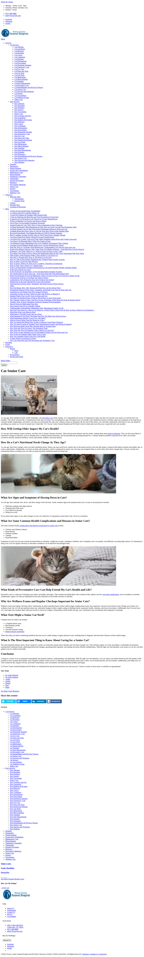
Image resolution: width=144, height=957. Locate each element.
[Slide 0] (2, 877)
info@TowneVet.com (13, 16)
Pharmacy (13, 183)
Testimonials (11, 910)
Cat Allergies (19, 47)
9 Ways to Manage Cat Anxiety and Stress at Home (28, 221)
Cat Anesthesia (19, 49)
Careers (12, 203)
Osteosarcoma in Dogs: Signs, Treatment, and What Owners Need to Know (37, 284)
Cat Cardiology (19, 57)
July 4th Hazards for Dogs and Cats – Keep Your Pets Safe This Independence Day (39, 274)
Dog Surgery (19, 110)
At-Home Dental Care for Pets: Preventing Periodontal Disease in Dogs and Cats (38, 229)
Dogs (16, 351)
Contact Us (11, 912)
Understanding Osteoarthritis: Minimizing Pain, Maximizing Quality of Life (36, 308)
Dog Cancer (18, 124)
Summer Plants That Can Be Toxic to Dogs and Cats (28, 296)
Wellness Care (15, 193)
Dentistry (13, 164)
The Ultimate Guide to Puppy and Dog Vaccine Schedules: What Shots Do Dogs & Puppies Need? (45, 300)
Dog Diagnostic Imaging (23, 132)
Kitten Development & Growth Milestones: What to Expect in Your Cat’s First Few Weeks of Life (44, 276)
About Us (8, 195)
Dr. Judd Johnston (11, 675)
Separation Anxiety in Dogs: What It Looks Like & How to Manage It (35, 294)
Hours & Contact (7, 2)
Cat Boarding (19, 53)
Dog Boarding (19, 106)
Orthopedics (14, 179)
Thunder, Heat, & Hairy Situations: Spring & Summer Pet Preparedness (35, 302)
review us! (5, 888)
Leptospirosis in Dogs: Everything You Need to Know (29, 278)
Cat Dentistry (19, 59)
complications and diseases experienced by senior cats (38, 526)
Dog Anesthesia (20, 118)
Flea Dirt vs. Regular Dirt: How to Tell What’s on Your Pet (31, 257)
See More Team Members (10, 691)
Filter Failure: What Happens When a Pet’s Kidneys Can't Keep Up (34, 255)
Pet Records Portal (16, 357)
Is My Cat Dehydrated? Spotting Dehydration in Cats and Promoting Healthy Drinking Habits (43, 268)
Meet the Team (15, 197)
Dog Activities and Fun (22, 116)
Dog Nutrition (19, 148)
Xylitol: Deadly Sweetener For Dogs (23, 338)
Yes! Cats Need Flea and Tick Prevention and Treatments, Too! (32, 340)
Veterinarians (19, 199)
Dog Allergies (19, 104)
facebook (8, 19)
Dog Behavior (19, 122)
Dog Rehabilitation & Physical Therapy (28, 156)
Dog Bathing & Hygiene (23, 120)
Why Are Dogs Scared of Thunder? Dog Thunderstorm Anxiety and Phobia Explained (40, 324)
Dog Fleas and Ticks (21, 138)
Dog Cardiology (20, 126)
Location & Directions (18, 207)
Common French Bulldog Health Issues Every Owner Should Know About (36, 245)
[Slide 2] (6, 877)
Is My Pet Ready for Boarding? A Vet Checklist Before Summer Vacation (36, 272)
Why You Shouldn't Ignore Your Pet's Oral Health (27, 336)
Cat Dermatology (20, 61)
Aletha (7, 679)
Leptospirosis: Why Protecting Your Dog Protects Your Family (32, 280)
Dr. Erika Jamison (11, 677)
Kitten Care (18, 100)
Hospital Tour (15, 205)
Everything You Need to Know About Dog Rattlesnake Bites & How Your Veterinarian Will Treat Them (47, 253)
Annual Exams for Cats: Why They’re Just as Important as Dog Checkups (36, 225)
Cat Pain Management (22, 83)
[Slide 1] (4, 877)
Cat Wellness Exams (21, 98)
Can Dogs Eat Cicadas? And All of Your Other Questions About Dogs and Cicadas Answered (43, 239)
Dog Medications (20, 144)
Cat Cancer (18, 55)
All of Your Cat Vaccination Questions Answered (27, 223)
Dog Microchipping (21, 146)
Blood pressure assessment (14, 632)
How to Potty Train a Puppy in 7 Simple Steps (26, 266)
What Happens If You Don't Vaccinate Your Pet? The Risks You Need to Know (38, 316)
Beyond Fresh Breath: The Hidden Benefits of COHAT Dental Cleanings (36, 233)
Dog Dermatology (20, 128)
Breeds (12, 349)
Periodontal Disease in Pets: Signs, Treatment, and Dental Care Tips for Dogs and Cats (40, 290)
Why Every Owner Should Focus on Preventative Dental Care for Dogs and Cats (39, 332)
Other (12, 286)
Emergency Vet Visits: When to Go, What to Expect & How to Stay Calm (36, 251)
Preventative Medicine (18, 185)
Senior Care (14, 187)
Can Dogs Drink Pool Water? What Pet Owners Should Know (32, 237)
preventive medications (111, 594)
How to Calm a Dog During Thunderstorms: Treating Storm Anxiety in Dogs (37, 259)
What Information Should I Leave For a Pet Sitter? (28, 318)
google (7, 23)
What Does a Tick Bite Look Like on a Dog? (26, 314)
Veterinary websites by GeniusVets (94, 954)
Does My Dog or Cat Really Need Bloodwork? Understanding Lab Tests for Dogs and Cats (42, 247)
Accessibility (11, 916)
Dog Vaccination (20, 112)
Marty (7, 687)
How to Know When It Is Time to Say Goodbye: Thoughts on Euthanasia (36, 264)
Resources (9, 347)
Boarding (8, 342)
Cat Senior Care (20, 89)
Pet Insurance (14, 355)
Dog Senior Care (20, 158)
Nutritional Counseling (18, 176)
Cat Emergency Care (21, 67)
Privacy (9, 914)
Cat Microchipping (21, 79)
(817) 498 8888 (10, 14)
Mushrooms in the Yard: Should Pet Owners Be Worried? (30, 282)
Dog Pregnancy (20, 154)
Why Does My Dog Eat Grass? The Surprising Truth (28, 328)
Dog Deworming (20, 130)
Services (8, 43)
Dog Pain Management (22, 150)
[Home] (15, 37)
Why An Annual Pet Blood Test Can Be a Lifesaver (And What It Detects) (36, 322)
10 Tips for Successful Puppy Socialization (25, 211)
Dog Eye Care (19, 136)
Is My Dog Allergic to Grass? (20, 270)
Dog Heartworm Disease (23, 140)
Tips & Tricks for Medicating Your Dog (24, 304)
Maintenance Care (16, 172)
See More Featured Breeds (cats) (12, 879)
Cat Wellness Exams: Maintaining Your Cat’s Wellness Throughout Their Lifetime (39, 243)
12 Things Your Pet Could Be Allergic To (24, 213)
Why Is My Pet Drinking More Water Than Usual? (28, 334)
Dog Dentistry (19, 108)
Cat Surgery (18, 93)
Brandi (7, 683)
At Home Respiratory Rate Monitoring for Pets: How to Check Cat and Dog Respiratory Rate (43, 227)
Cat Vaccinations (20, 95)
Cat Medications (20, 77)
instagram (8, 21)
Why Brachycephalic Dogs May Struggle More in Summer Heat (33, 326)
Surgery (13, 189)
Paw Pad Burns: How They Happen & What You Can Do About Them (35, 288)
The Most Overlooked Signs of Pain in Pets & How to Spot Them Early (35, 298)
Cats (16, 353)
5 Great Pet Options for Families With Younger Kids (28, 215)
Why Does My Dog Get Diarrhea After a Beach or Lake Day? (32, 330)
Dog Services (14, 102)
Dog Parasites (19, 152)
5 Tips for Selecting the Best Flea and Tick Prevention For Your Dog (34, 217)
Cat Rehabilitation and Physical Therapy (28, 87)
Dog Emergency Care (22, 134)
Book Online (5, 360)
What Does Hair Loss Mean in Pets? (23, 312)
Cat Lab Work (19, 75)
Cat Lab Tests (19, 73)
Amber (7, 681)
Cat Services (14, 45)
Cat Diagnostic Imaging (22, 65)
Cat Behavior (19, 51)
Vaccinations (14, 191)
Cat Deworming (20, 63)
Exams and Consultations (19, 170)
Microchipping (15, 174)
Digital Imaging (15, 168)
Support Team (19, 201)
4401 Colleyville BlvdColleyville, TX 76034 (15, 926)
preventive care (47, 418)
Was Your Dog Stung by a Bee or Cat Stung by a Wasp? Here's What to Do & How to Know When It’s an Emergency (52, 310)
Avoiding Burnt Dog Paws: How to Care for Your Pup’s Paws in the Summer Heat (39, 231)
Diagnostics (14, 166)
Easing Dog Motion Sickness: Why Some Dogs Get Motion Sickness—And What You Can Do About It (47, 249)
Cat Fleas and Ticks (21, 71)
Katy (7, 685)
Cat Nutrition (19, 81)
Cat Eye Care (19, 69)
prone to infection (114, 433)
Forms (7, 345)
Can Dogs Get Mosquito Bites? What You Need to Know (30, 241)
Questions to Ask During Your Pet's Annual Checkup (29, 292)
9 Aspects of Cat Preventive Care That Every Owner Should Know (34, 219)
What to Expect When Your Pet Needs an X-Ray (27, 320)
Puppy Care (18, 114)
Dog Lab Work (19, 142)
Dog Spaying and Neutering (24, 160)
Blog (7, 209)
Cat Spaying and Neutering (24, 91)
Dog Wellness (19, 162)
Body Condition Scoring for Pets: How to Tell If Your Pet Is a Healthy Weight (37, 235)
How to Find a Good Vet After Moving (24, 262)
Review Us (6, 940)
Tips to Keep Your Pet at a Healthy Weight (25, 306)
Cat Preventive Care (21, 85)
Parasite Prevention (17, 181)
